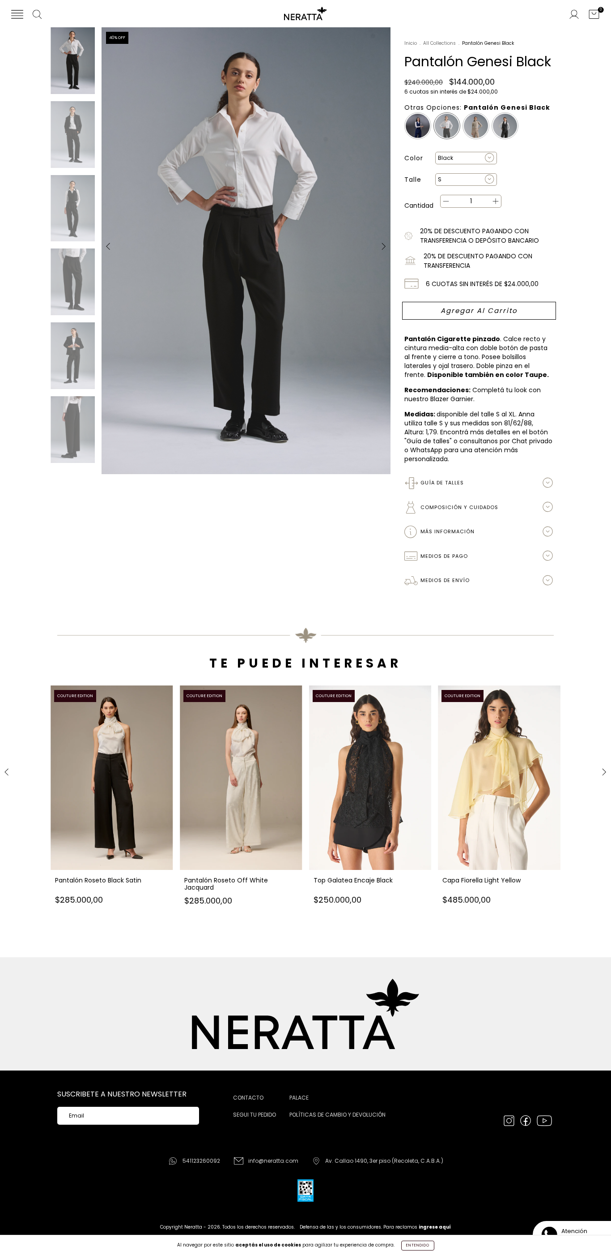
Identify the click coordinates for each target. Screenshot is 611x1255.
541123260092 (201, 1161)
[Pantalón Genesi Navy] (417, 125)
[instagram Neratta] (510, 1121)
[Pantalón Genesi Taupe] (475, 125)
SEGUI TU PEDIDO (254, 1114)
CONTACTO (248, 1097)
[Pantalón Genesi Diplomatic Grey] (505, 125)
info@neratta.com (273, 1161)
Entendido (417, 1245)
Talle (412, 179)
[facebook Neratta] (526, 1121)
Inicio (410, 43)
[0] (594, 15)
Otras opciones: (477, 107)
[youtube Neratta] (544, 1121)
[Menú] (17, 15)
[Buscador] (37, 15)
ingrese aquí (435, 1227)
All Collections (439, 43)
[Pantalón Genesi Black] (446, 125)
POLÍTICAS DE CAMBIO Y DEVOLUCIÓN (337, 1114)
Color (413, 158)
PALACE (299, 1097)
